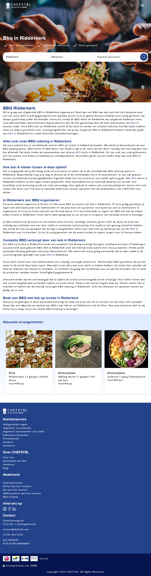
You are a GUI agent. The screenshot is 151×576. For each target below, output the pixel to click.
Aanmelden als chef (15, 461)
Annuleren (9, 445)
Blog (5, 468)
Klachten (8, 442)
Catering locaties (13, 482)
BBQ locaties (10, 496)
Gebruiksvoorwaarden (16, 435)
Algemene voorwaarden (17, 428)
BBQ (133, 122)
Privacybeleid (11, 438)
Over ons (8, 457)
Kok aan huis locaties (15, 489)
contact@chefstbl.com (16, 529)
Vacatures (9, 464)
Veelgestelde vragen (15, 424)
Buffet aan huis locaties (17, 486)
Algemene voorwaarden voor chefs (24, 431)
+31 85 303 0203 (13, 534)
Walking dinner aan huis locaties (22, 493)
